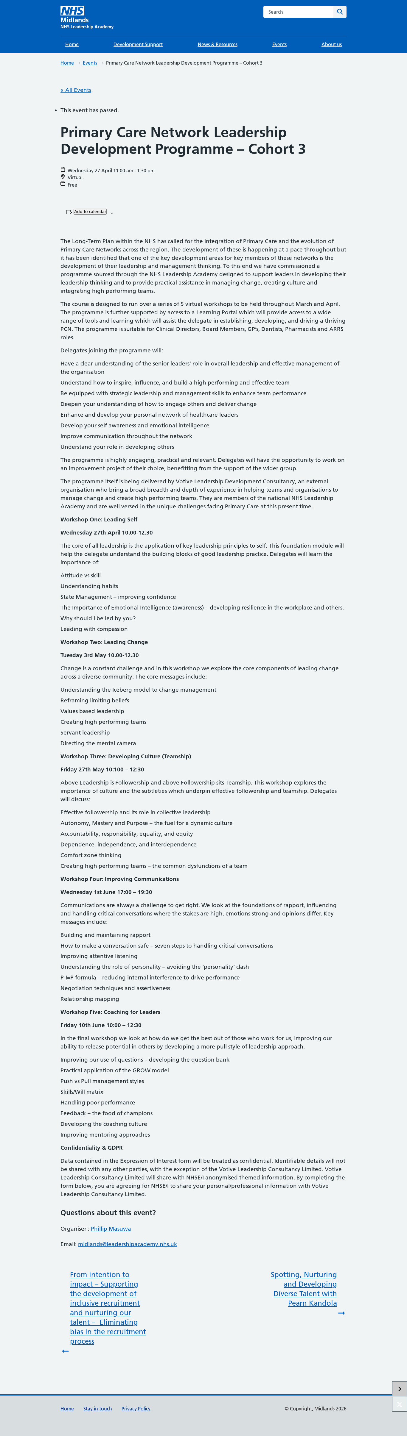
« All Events (75, 90)
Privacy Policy (136, 1409)
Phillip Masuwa (111, 1228)
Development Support (138, 44)
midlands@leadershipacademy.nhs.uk (127, 1244)
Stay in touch (97, 1409)
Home (72, 44)
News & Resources (217, 44)
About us (331, 44)
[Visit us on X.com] (399, 1404)
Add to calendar (90, 211)
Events (279, 44)
